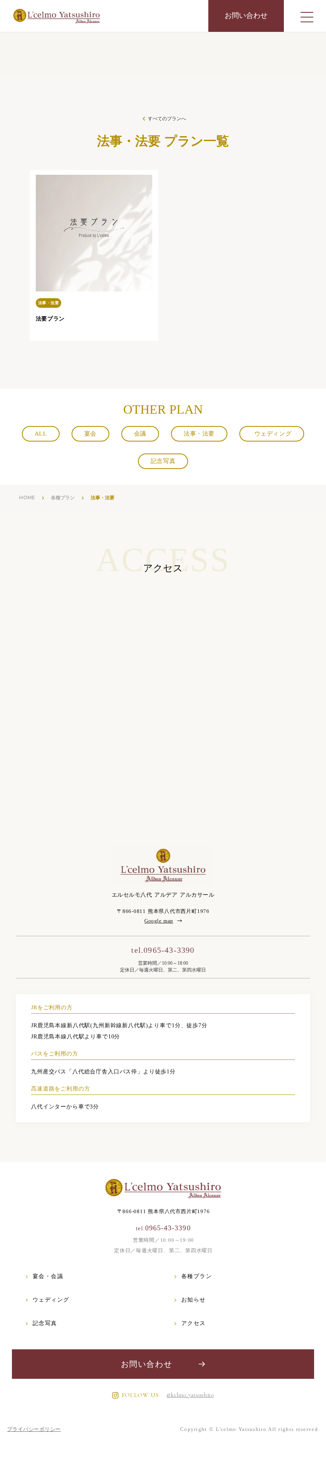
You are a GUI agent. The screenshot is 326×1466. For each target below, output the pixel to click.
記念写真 (163, 461)
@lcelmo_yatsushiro (190, 1395)
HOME (27, 497)
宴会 (90, 433)
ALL (41, 433)
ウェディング (271, 433)
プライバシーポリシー (34, 1429)
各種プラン (63, 497)
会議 (140, 433)
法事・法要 (199, 433)
